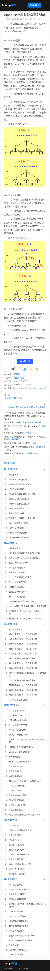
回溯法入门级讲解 (16, 587)
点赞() (26, 361)
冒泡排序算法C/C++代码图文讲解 (23, 634)
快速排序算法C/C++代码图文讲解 (23, 649)
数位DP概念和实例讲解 (18, 926)
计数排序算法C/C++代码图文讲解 (23, 653)
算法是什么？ (14, 474)
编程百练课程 (13, 439)
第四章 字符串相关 (11, 705)
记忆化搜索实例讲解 (17, 899)
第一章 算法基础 (10, 469)
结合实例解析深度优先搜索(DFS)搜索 (24, 553)
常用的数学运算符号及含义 (20, 830)
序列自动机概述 (15, 790)
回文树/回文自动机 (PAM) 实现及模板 (24, 814)
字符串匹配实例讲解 (17, 730)
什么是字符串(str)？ (17, 710)
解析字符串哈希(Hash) (18, 735)
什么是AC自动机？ (17, 766)
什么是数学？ (14, 825)
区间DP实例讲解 (16, 911)
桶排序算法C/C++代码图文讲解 (22, 658)
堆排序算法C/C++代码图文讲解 (22, 680)
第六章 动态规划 (10, 879)
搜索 (16, 378)
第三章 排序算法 (10, 624)
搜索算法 (17, 374)
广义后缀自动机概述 (17, 785)
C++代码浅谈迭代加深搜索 (20, 577)
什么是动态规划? (16, 884)
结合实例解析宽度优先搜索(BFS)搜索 (24, 558)
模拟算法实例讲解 (16, 489)
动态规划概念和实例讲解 (19, 889)
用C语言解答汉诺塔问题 (19, 537)
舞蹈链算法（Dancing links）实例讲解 (25, 618)
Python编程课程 (29, 433)
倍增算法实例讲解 (16, 528)
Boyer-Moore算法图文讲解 (20, 752)
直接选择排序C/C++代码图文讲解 (23, 685)
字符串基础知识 (15, 715)
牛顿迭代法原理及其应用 (19, 854)
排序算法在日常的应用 (18, 700)
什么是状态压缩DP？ (17, 931)
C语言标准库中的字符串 (19, 720)
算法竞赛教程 (9, 463)
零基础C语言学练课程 (32, 422)
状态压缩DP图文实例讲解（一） (22, 935)
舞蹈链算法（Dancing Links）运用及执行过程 (27, 612)
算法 (22, 378)
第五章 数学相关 (10, 820)
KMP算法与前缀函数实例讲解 (21, 747)
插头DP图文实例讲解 (17, 950)
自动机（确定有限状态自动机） (22, 761)
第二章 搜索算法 (10, 543)
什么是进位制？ (15, 835)
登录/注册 (35, 5)
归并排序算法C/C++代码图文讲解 (23, 644)
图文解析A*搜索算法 (17, 572)
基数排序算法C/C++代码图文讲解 (23, 690)
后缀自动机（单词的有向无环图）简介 (25, 781)
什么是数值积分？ (16, 859)
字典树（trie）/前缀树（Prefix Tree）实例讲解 (27, 740)
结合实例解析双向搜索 (18, 563)
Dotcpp (9, 5)
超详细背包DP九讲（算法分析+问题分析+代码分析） (27, 905)
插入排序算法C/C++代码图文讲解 (23, 639)
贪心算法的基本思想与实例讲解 (22, 494)
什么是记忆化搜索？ (17, 894)
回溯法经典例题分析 (17, 592)
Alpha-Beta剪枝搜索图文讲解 (21, 601)
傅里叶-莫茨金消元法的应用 (20, 864)
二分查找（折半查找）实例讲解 (22, 518)
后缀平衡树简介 (15, 776)
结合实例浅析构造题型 (18, 532)
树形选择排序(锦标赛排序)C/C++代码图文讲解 (27, 674)
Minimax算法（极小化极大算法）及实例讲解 (27, 606)
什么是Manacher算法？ (19, 795)
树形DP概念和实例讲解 (18, 921)
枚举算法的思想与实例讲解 (20, 484)
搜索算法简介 (14, 548)
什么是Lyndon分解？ (18, 805)
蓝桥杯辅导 (29, 453)
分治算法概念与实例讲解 (19, 503)
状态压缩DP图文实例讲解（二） (22, 940)
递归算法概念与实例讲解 (19, 499)
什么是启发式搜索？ (17, 567)
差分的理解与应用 (16, 513)
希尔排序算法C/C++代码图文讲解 (23, 663)
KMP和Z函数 (14, 757)
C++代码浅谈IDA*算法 (18, 582)
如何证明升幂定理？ (17, 874)
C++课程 (32, 443)
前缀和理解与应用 (16, 508)
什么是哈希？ (14, 945)
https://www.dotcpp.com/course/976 (29, 388)
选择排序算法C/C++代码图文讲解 (23, 668)
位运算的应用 (14, 840)
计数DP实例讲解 (16, 955)
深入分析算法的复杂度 (18, 479)
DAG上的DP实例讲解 (18, 916)
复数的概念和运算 (16, 849)
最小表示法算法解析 (17, 800)
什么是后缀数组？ (16, 810)
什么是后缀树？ (15, 771)
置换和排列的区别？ (17, 869)
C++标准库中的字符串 (18, 725)
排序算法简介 (14, 629)
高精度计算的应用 (16, 845)
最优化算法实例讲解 (17, 596)
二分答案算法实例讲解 (18, 523)
